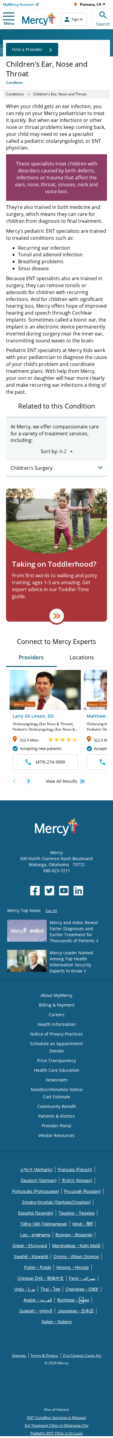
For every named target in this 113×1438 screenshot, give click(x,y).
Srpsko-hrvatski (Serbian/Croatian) (56, 1202)
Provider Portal (56, 1126)
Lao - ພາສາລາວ (35, 1234)
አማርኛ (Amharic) (36, 1169)
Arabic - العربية (38, 1299)
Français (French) (75, 1169)
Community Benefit (56, 1106)
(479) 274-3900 (50, 762)
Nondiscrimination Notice (57, 1089)
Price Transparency (56, 1060)
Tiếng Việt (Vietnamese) (43, 1223)
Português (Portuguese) (35, 1191)
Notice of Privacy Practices (56, 1034)
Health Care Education (56, 1070)
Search (103, 24)
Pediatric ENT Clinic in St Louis (56, 1433)
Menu (9, 23)
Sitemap (19, 1355)
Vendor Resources (56, 1135)
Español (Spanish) (35, 1212)
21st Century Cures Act (82, 1355)
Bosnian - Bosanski (74, 1234)
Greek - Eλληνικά (29, 1245)
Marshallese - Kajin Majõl (76, 1245)
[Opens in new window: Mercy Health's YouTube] (64, 890)
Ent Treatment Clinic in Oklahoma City (57, 1425)
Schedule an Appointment (56, 1043)
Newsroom (56, 1080)
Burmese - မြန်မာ (73, 1299)
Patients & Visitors (56, 1116)
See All (51, 910)
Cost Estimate (56, 1097)
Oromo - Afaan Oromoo (76, 1256)
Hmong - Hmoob (72, 1267)
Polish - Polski (37, 1267)
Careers (56, 1014)
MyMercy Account (18, 4)
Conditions (15, 94)
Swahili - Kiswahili (31, 1256)
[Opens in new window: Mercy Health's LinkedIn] (78, 890)
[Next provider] (28, 781)
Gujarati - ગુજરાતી (35, 1310)
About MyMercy (56, 995)
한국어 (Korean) (77, 1180)
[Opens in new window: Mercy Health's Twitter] (49, 890)
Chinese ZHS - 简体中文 (40, 1278)
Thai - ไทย (50, 1289)
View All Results (61, 781)
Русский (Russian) (82, 1191)
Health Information (56, 1024)
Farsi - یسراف (82, 1278)
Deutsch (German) (39, 1180)
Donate (56, 1051)
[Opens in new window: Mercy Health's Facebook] (35, 890)
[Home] (38, 19)
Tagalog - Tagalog (76, 1212)
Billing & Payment (56, 1005)
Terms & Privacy (44, 1355)
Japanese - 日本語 (76, 1310)
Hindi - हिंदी (82, 1223)
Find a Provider (27, 49)
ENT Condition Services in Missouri (56, 1417)
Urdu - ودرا (24, 1289)
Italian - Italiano (57, 1321)
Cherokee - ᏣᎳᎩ (82, 1289)
